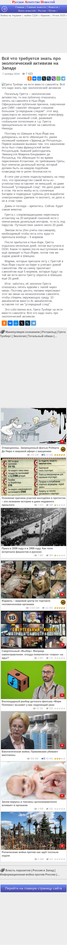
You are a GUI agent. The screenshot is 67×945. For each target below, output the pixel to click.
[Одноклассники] (29, 78)
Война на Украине (11, 15)
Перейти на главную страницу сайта (33, 888)
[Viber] (54, 78)
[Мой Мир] (39, 78)
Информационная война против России (27, 874)
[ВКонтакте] (34, 78)
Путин (52, 10)
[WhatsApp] (58, 78)
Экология (19, 336)
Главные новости (36, 7)
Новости (53, 7)
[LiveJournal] (49, 78)
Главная (19, 7)
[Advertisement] (33, 35)
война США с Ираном (37, 15)
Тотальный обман (40, 336)
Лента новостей (27, 10)
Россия (42, 10)
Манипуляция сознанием (22, 332)
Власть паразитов (18, 870)
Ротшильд (49, 332)
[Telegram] (63, 78)
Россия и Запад (43, 870)
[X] (44, 78)
